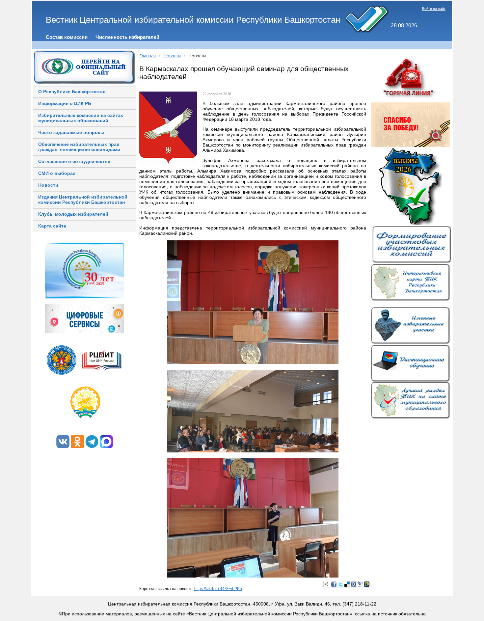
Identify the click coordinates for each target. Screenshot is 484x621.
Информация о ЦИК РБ (64, 103)
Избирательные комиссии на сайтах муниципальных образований (80, 118)
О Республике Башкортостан (71, 91)
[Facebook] (333, 584)
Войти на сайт (433, 9)
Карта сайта (52, 226)
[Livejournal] (360, 584)
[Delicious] (347, 584)
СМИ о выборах (56, 173)
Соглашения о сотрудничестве (74, 161)
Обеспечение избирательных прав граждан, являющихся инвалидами (79, 147)
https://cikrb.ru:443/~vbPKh (218, 588)
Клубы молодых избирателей (73, 214)
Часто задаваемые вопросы (71, 132)
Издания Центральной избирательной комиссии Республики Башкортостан (82, 199)
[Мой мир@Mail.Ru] (366, 584)
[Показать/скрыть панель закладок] (326, 584)
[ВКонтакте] (353, 584)
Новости (48, 185)
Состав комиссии (67, 37)
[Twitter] (340, 584)
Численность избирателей (127, 37)
